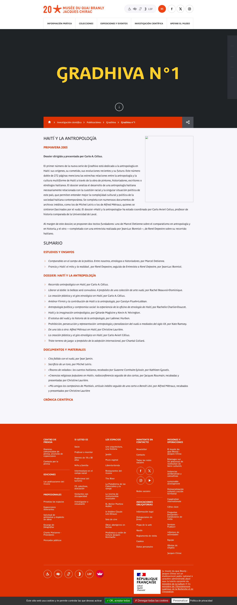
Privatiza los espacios (54, 502)
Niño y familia (81, 465)
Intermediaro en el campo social (83, 472)
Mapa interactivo (232, 83)
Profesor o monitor (83, 452)
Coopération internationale (174, 500)
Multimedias (232, 72)
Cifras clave (172, 507)
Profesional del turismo (81, 480)
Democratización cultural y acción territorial (175, 491)
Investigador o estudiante (81, 503)
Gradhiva (111, 122)
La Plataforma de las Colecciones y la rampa (115, 486)
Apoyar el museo (180, 23)
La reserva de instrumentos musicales (111, 496)
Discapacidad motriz (48, 574)
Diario (232, 62)
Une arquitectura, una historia (114, 448)
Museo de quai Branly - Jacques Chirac (74, 9)
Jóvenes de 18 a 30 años (83, 459)
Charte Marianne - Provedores (52, 534)
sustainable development (173, 482)
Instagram (189, 9)
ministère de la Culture (173, 584)
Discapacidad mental (79, 574)
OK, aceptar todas (119, 600)
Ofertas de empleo (172, 546)
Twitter (181, 9)
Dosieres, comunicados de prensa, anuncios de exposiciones (53, 452)
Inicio (49, 122)
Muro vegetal (111, 460)
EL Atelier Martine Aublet (114, 505)
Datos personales (144, 547)
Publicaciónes (94, 122)
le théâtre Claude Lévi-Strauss (113, 513)
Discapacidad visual (58, 574)
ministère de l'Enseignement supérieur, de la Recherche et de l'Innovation (177, 589)
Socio (76, 447)
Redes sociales (143, 491)
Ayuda (139, 530)
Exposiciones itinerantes (50, 508)
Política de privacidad (201, 600)
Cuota (187, 122)
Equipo (170, 540)
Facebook (172, 9)
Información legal (144, 512)
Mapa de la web (144, 525)
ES (162, 9)
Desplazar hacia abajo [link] (119, 107)
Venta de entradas (232, 40)
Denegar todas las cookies (152, 600)
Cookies (140, 541)
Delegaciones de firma (144, 518)
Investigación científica (149, 23)
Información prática (59, 23)
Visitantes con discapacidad (140, 9)
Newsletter (141, 449)
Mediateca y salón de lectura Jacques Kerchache (115, 535)
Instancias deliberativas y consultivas (174, 473)
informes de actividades (173, 533)
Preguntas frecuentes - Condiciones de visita (174, 515)
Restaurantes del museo (113, 472)
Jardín (108, 454)
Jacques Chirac (174, 553)
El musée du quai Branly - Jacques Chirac (174, 451)
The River (110, 479)
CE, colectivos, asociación (81, 487)
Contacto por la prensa (51, 462)
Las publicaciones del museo (54, 483)
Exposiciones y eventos (114, 23)
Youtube (149, 480)
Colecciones (86, 23)
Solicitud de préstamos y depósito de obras (54, 517)
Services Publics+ (171, 525)
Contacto (140, 455)
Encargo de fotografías (49, 526)
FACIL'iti (100, 574)
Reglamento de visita (146, 536)
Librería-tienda (112, 465)
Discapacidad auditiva (68, 574)
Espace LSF (89, 574)
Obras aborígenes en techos (115, 526)
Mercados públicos (52, 540)
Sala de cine (111, 519)
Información (232, 51)
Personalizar (180, 600)
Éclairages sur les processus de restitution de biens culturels (175, 462)
